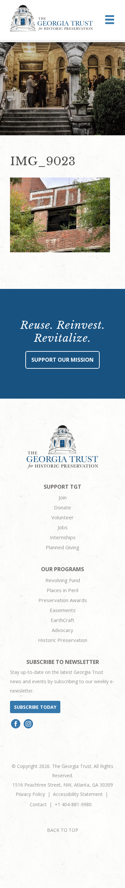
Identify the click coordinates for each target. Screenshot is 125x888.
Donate (62, 507)
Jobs (63, 527)
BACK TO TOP (62, 830)
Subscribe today (35, 707)
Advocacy (62, 630)
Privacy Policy (30, 794)
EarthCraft (62, 620)
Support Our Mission (62, 359)
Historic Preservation (62, 640)
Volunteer (62, 517)
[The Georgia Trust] (51, 18)
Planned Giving (62, 547)
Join (63, 497)
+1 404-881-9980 (73, 804)
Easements (63, 610)
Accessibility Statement (78, 794)
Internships (63, 537)
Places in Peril (62, 590)
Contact (38, 804)
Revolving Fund (62, 580)
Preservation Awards (62, 600)
